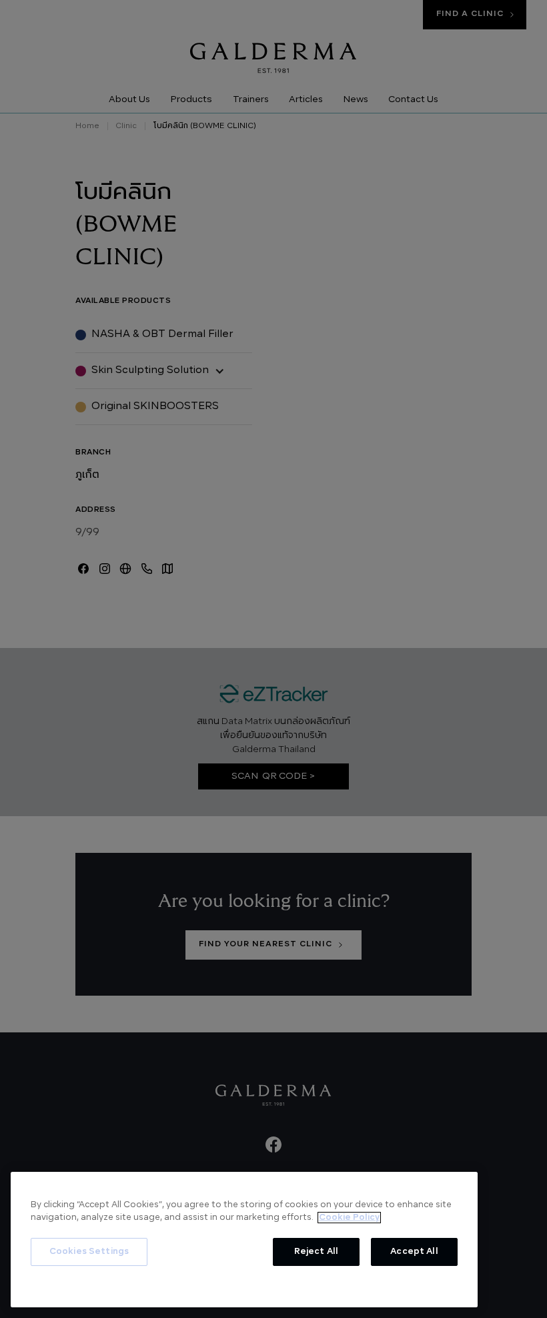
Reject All (316, 1251)
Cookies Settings (89, 1251)
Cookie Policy (349, 1217)
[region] (244, 1239)
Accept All (414, 1251)
